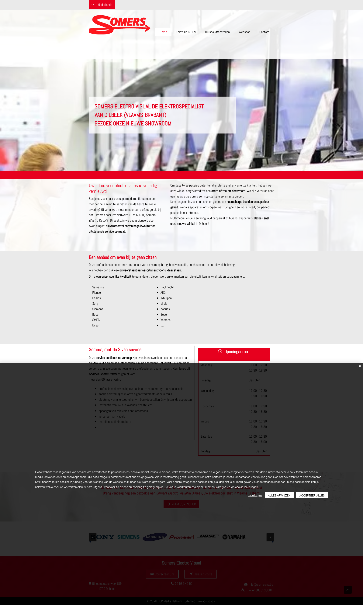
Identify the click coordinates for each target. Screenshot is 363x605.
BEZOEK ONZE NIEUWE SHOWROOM (133, 123)
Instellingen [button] (255, 495)
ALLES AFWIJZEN (279, 495)
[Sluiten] (360, 366)
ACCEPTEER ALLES (312, 495)
